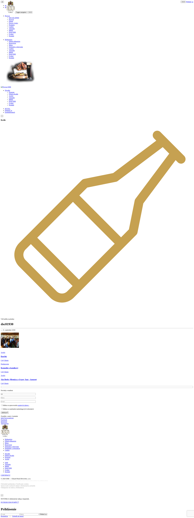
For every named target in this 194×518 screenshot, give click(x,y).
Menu (11, 45)
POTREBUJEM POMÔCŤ (10, 502)
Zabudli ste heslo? (18, 516)
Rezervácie (12, 43)
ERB (6, 463)
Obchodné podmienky (8, 484)
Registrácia (4, 516)
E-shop (11, 34)
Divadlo (7, 90)
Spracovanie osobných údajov (10, 486)
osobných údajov (23, 405)
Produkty (12, 25)
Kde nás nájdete (14, 18)
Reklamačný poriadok (28, 486)
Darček (4, 356)
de (5, 7)
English (7, 112)
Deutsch (12, 112)
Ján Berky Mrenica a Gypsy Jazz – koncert (19, 379)
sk (2, 2)
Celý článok (4, 360)
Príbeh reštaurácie (14, 41)
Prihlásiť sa (189, 2)
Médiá (11, 30)
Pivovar (7, 16)
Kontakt (11, 36)
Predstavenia (5, 364)
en (5, 5)
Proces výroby (13, 23)
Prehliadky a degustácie (12, 448)
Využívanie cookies (22, 484)
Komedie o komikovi (9, 368)
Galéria (11, 27)
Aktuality (12, 29)
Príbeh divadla (13, 94)
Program (11, 92)
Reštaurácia (8, 39)
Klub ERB (12, 32)
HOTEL (7, 109)
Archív (11, 96)
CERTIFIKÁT (5, 475)
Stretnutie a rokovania (16, 47)
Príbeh (11, 21)
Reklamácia (20, 487)
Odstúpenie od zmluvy (8, 487)
